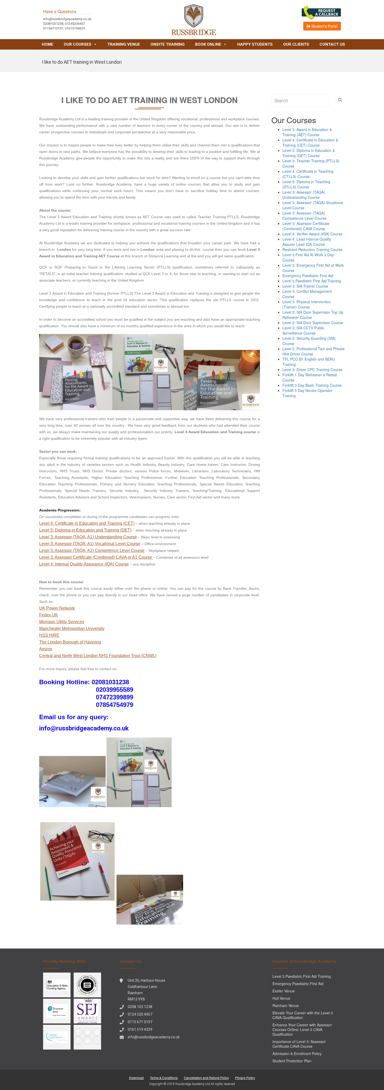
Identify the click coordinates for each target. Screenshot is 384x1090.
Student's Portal (324, 26)
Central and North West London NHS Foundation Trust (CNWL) (97, 655)
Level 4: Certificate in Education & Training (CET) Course (310, 142)
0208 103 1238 (140, 1007)
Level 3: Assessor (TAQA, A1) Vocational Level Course (89, 543)
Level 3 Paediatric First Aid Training (311, 280)
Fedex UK (48, 615)
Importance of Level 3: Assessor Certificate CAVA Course (299, 1044)
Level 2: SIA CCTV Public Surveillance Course (303, 330)
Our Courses (77, 44)
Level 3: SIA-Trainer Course (305, 286)
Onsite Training (167, 44)
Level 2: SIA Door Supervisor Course (312, 322)
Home (47, 44)
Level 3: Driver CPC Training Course (312, 369)
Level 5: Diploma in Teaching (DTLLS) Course (306, 184)
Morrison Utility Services (61, 622)
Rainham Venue (285, 1005)
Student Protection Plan (291, 1060)
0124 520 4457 (140, 1014)
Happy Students (255, 44)
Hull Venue (281, 998)
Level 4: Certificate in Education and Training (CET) (87, 523)
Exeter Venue (283, 990)
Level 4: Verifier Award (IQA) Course (312, 233)
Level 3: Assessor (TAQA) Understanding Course (303, 194)
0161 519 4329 (140, 1029)
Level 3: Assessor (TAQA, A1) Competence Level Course (91, 550)
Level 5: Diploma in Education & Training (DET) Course (308, 153)
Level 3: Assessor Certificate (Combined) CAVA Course (305, 226)
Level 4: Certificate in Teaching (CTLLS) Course (307, 174)
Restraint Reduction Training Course (312, 249)
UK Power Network (57, 608)
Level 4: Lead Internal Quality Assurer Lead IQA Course (306, 241)
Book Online (208, 44)
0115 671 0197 (140, 1022)
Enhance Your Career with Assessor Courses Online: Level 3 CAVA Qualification (302, 1029)
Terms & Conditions (164, 1077)
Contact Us (332, 44)
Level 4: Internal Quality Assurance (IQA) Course (84, 564)
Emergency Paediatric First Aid (307, 275)
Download (136, 1077)
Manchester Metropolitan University (71, 628)
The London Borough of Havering (70, 642)
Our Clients (296, 44)
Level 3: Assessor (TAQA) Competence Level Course (304, 215)
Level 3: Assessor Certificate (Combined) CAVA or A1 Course (96, 557)
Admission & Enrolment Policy (297, 1053)
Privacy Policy (245, 1077)
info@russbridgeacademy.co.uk (154, 1037)
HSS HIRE (49, 635)
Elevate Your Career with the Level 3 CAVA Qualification (302, 1015)
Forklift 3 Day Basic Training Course (312, 385)
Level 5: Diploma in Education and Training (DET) (85, 530)
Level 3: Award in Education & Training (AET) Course (307, 132)
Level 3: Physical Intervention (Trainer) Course (306, 304)
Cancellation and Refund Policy (206, 1077)
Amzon (45, 649)
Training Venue (123, 44)
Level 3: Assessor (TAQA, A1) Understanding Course (88, 537)
